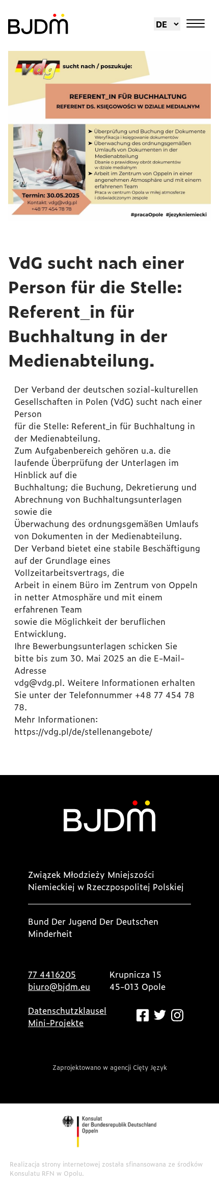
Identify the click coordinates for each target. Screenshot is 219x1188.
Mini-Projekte (56, 1022)
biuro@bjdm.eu (59, 986)
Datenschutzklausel (67, 1010)
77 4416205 (52, 974)
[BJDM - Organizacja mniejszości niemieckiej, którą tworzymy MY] (38, 24)
